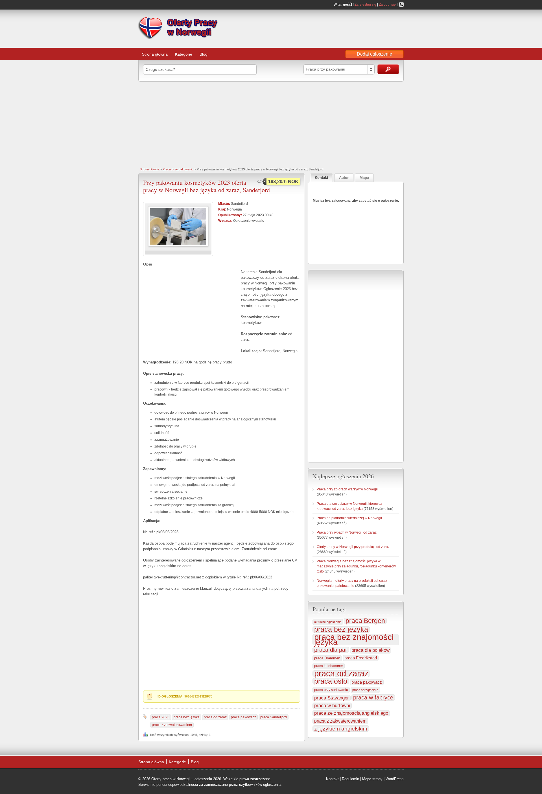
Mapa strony (372, 779)
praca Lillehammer (328, 666)
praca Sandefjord (273, 717)
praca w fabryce (373, 697)
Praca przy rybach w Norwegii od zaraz (347, 532)
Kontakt (332, 779)
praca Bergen (365, 621)
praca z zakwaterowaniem (172, 725)
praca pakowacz (243, 717)
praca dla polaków (370, 650)
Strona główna (155, 54)
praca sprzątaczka (365, 690)
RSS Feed (401, 4)
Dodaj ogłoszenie (374, 54)
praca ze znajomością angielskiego (351, 713)
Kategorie (183, 54)
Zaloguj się (387, 4)
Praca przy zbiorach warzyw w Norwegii (347, 489)
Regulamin (350, 779)
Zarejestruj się (365, 4)
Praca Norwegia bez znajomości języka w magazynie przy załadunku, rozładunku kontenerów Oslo (356, 566)
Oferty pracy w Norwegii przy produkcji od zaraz (353, 547)
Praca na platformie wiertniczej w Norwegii (349, 518)
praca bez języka (187, 717)
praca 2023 (160, 717)
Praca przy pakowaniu (178, 169)
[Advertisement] (271, 123)
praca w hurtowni (332, 705)
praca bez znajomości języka (354, 639)
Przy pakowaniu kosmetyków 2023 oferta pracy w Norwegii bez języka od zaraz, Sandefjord (206, 186)
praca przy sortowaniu (331, 690)
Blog (203, 54)
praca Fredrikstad (360, 657)
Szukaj (388, 69)
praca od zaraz (215, 717)
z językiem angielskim (340, 728)
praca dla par (330, 650)
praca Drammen (327, 658)
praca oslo (330, 681)
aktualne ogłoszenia (327, 622)
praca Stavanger (331, 698)
